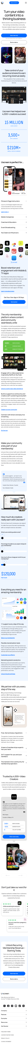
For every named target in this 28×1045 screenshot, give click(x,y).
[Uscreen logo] (5, 993)
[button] (20, 875)
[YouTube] (16, 1006)
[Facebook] (8, 1006)
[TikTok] (20, 1006)
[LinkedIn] (23, 1006)
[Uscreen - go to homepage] (2, 2)
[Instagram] (12, 1006)
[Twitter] (4, 1006)
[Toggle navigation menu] (26, 3)
